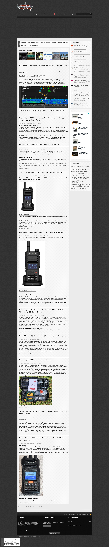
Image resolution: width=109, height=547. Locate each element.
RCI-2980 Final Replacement (80, 51)
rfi (71, 186)
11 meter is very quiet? (79, 56)
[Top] (89, 514)
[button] (30, 14)
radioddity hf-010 (83, 181)
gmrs (85, 175)
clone (72, 169)
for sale (76, 174)
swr (73, 186)
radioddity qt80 (74, 182)
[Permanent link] (38, 125)
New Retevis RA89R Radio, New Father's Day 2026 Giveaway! (41, 232)
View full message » (24, 114)
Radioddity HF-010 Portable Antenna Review (35, 360)
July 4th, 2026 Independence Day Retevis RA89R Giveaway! (41, 172)
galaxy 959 (81, 175)
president (73, 180)
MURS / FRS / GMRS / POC (34, 147)
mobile (77, 178)
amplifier (78, 166)
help (75, 177)
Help (83, 514)
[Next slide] (66, 56)
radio (63, 178)
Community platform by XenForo (30, 536)
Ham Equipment (33, 339)
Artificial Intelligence (78, 74)
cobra (75, 169)
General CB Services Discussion (80, 49)
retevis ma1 (87, 184)
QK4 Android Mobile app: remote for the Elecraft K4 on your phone (43, 66)
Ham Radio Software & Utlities (35, 68)
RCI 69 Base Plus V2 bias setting (81, 67)
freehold (81, 174)
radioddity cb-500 (75, 181)
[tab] (43, 61)
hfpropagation (86, 177)
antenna (87, 166)
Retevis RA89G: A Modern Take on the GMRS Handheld (39, 144)
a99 (72, 166)
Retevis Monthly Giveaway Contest (36, 175)
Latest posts (76, 42)
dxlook (81, 171)
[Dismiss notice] (18, 539)
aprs (72, 168)
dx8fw (76, 171)
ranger (79, 182)
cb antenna (83, 168)
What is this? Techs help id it (80, 80)
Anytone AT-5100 (78, 61)
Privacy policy (78, 514)
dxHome (86, 514)
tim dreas (75, 188)
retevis (86, 182)
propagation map (79, 180)
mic (75, 178)
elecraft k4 (86, 171)
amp (74, 166)
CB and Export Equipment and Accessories (82, 54)
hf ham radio (79, 177)
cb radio (88, 168)
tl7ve (82, 188)
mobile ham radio (83, 178)
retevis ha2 (82, 184)
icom (72, 178)
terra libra (79, 186)
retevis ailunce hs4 (75, 184)
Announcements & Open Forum (80, 77)
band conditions (77, 168)
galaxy (76, 175)
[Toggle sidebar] (90, 17)
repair (83, 182)
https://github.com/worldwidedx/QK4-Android (30, 76)
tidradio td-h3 (87, 186)
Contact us (66, 514)
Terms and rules (72, 514)
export (72, 174)
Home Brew (76, 90)
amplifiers (82, 166)
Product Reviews (32, 123)
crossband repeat (81, 169)
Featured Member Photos (25, 50)
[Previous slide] (21, 56)
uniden (85, 188)
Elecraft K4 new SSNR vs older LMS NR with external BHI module (42, 336)
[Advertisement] (54, 27)
